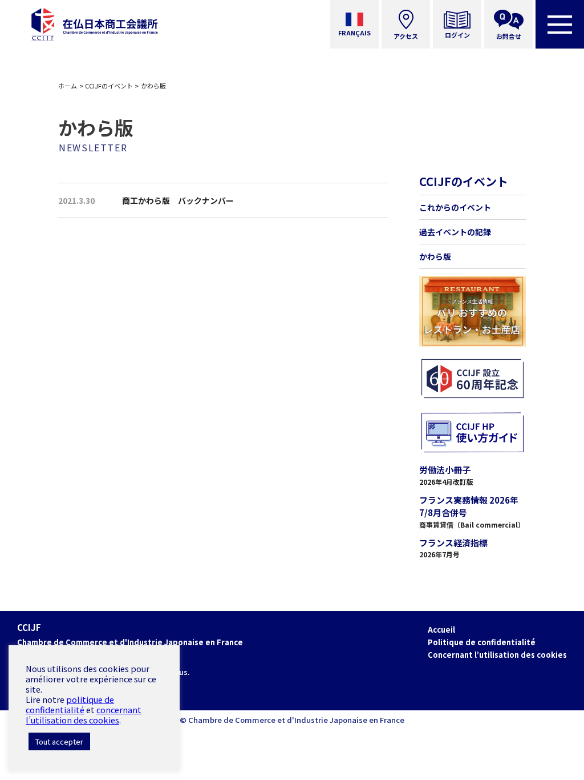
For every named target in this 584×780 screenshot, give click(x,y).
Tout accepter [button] (59, 741)
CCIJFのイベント (109, 85)
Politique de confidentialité (482, 642)
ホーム (67, 85)
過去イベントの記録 (455, 232)
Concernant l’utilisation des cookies (497, 654)
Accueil (441, 629)
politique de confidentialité (70, 704)
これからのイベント (455, 207)
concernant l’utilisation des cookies (83, 714)
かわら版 (435, 256)
